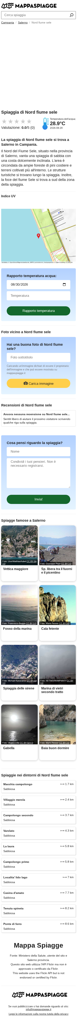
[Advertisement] (38, 68)
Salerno (23, 22)
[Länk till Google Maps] (38, 236)
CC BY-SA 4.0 (26, 743)
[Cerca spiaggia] (71, 15)
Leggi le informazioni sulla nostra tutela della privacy (39, 1013)
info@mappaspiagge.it (38, 1009)
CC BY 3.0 (66, 563)
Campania (7, 22)
